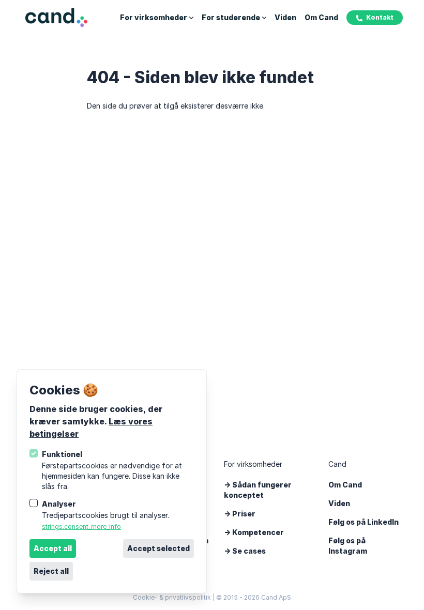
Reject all (51, 571)
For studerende (231, 17)
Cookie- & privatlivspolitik (172, 597)
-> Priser (239, 513)
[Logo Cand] (56, 17)
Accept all (53, 548)
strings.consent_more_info (81, 526)
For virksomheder (153, 17)
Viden (285, 17)
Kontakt (379, 17)
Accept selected (158, 548)
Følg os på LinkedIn (363, 521)
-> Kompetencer (254, 532)
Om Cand (321, 17)
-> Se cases (245, 550)
